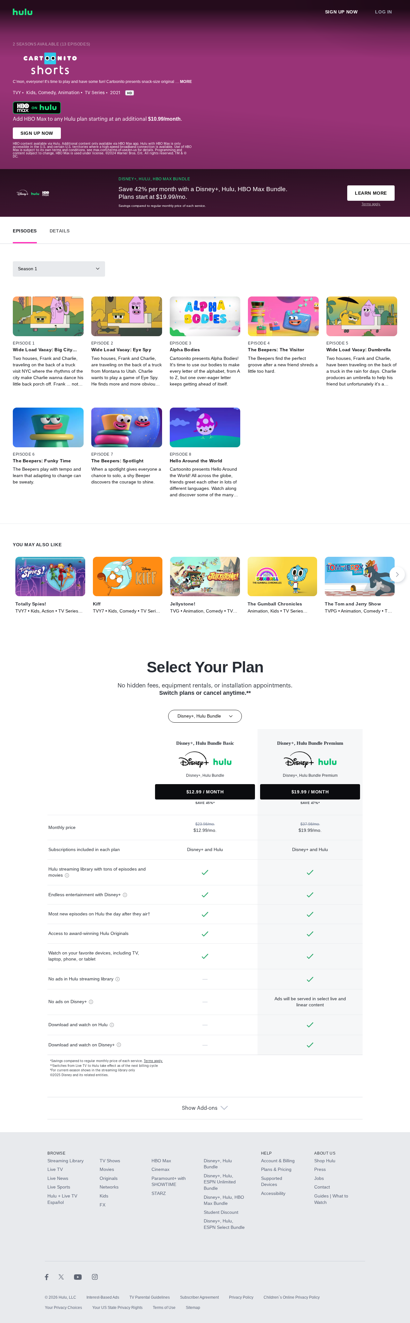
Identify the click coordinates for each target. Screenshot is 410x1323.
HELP (266, 1153)
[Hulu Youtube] (83, 1277)
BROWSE (56, 1153)
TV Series (95, 93)
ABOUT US (324, 1153)
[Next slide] (397, 574)
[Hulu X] (66, 1277)
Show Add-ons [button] (199, 1108)
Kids (31, 93)
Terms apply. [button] (153, 1061)
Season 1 (27, 268)
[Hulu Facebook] (52, 1277)
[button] (25, 229)
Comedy (46, 93)
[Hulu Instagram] (95, 1277)
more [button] (186, 81)
